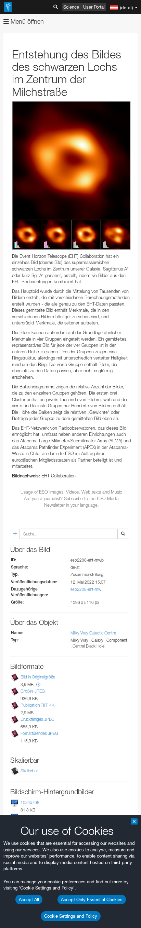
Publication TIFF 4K (37, 705)
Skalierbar (29, 770)
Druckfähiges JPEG (37, 719)
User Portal (94, 7)
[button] (38, 684)
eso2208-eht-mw (85, 589)
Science (71, 7)
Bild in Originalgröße (38, 677)
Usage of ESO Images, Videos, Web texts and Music (71, 492)
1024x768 (30, 802)
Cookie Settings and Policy (70, 916)
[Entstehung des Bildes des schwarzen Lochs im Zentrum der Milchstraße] (71, 175)
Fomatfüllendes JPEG (39, 733)
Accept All (29, 899)
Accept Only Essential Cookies (92, 899)
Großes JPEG (33, 691)
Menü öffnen (26, 21)
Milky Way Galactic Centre (93, 633)
